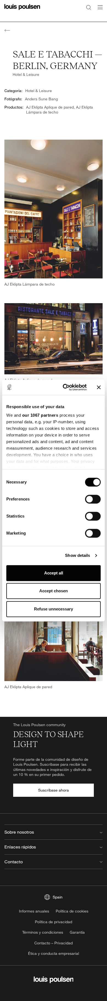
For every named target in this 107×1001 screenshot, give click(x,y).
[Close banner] (99, 387)
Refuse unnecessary (53, 609)
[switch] (93, 499)
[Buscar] (88, 7)
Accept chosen (53, 590)
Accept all (53, 573)
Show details (77, 555)
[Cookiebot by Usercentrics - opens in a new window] (65, 387)
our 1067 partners (40, 415)
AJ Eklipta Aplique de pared (50, 107)
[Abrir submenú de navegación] (98, 10)
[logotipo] (22, 10)
